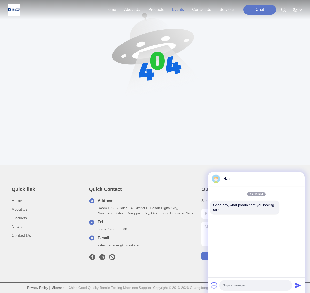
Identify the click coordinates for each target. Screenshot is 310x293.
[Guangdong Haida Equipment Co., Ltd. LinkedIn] (102, 258)
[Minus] (298, 179)
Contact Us (21, 235)
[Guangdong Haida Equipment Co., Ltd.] (14, 10)
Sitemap (58, 288)
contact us (201, 10)
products (156, 10)
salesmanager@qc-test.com (119, 245)
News (17, 227)
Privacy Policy (37, 288)
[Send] (298, 285)
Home (111, 10)
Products (19, 218)
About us (20, 209)
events (178, 10)
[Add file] (214, 285)
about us (132, 10)
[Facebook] (92, 258)
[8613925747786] (112, 258)
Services (226, 10)
